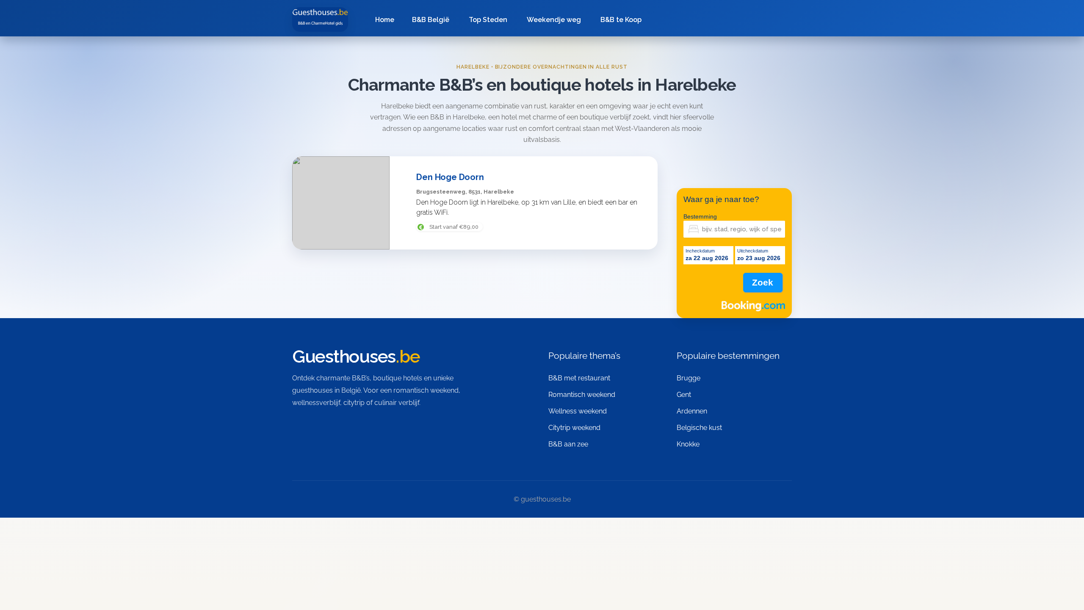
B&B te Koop (621, 20)
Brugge (688, 378)
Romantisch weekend (581, 395)
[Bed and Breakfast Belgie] (320, 19)
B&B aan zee (568, 444)
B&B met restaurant (579, 378)
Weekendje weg (554, 20)
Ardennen (692, 411)
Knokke (688, 444)
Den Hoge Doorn (450, 177)
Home (384, 20)
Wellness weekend (577, 411)
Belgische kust (699, 428)
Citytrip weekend (574, 428)
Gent (684, 395)
